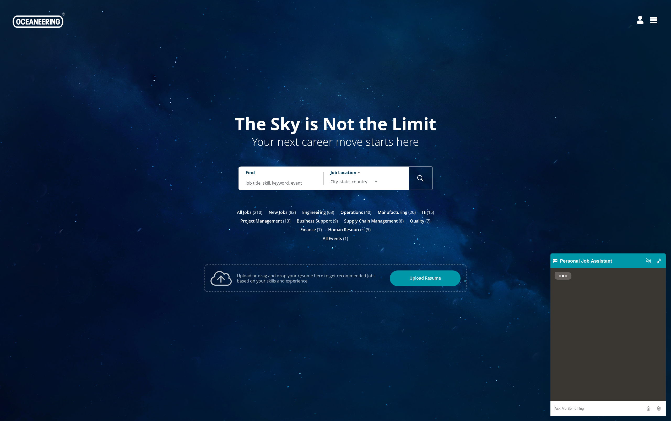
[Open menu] (653, 20)
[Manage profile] (641, 20)
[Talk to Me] (648, 408)
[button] (659, 408)
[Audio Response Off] (648, 260)
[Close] (659, 260)
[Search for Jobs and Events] (420, 178)
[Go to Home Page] (39, 20)
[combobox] (281, 183)
